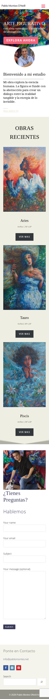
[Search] (42, 682)
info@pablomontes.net (16, 659)
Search (7, 676)
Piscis (24, 416)
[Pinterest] (18, 667)
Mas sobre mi (10, 110)
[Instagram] (12, 667)
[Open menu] (44, 5)
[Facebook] (5, 667)
